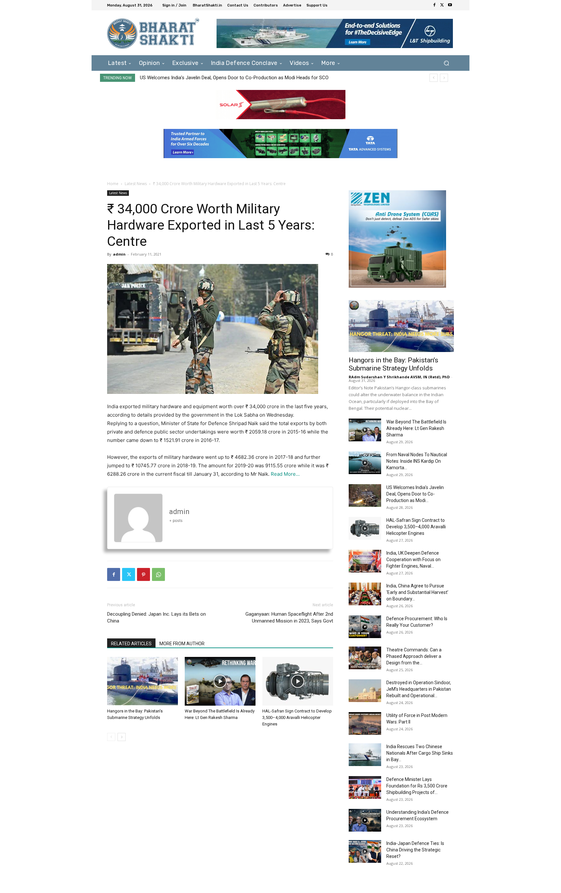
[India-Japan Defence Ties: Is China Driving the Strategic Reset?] (365, 851)
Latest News (136, 183)
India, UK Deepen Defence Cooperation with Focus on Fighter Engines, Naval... (413, 559)
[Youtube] (450, 5)
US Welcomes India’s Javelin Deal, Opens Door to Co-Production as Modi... (415, 494)
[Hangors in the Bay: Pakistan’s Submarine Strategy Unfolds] (142, 681)
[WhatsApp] (158, 574)
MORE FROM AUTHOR (182, 643)
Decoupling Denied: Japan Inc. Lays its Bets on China (156, 617)
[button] (446, 62)
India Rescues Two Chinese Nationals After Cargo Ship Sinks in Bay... (419, 753)
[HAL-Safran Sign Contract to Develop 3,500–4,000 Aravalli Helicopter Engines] (297, 681)
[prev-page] (111, 737)
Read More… (285, 474)
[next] (444, 78)
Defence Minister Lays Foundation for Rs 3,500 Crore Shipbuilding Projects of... (416, 786)
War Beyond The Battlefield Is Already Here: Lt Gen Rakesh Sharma (416, 428)
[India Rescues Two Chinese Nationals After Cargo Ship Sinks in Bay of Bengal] (365, 754)
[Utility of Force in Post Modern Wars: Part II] (365, 723)
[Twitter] (442, 5)
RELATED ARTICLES (131, 643)
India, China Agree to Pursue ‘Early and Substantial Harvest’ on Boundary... (417, 592)
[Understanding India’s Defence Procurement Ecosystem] (365, 820)
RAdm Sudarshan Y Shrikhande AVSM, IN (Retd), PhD (399, 376)
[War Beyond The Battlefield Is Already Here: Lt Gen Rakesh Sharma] (220, 681)
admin (119, 254)
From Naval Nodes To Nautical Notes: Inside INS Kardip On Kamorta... (416, 461)
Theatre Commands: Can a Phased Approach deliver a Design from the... (414, 656)
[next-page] (122, 737)
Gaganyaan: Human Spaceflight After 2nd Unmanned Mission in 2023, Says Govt (289, 617)
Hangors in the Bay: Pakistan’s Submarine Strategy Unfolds (393, 364)
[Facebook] (434, 5)
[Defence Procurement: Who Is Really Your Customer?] (365, 626)
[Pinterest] (143, 574)
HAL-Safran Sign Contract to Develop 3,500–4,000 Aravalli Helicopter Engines (228, 78)
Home (112, 183)
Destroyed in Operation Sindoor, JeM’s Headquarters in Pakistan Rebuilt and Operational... (418, 689)
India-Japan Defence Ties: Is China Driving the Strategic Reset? (415, 850)
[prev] (434, 78)
